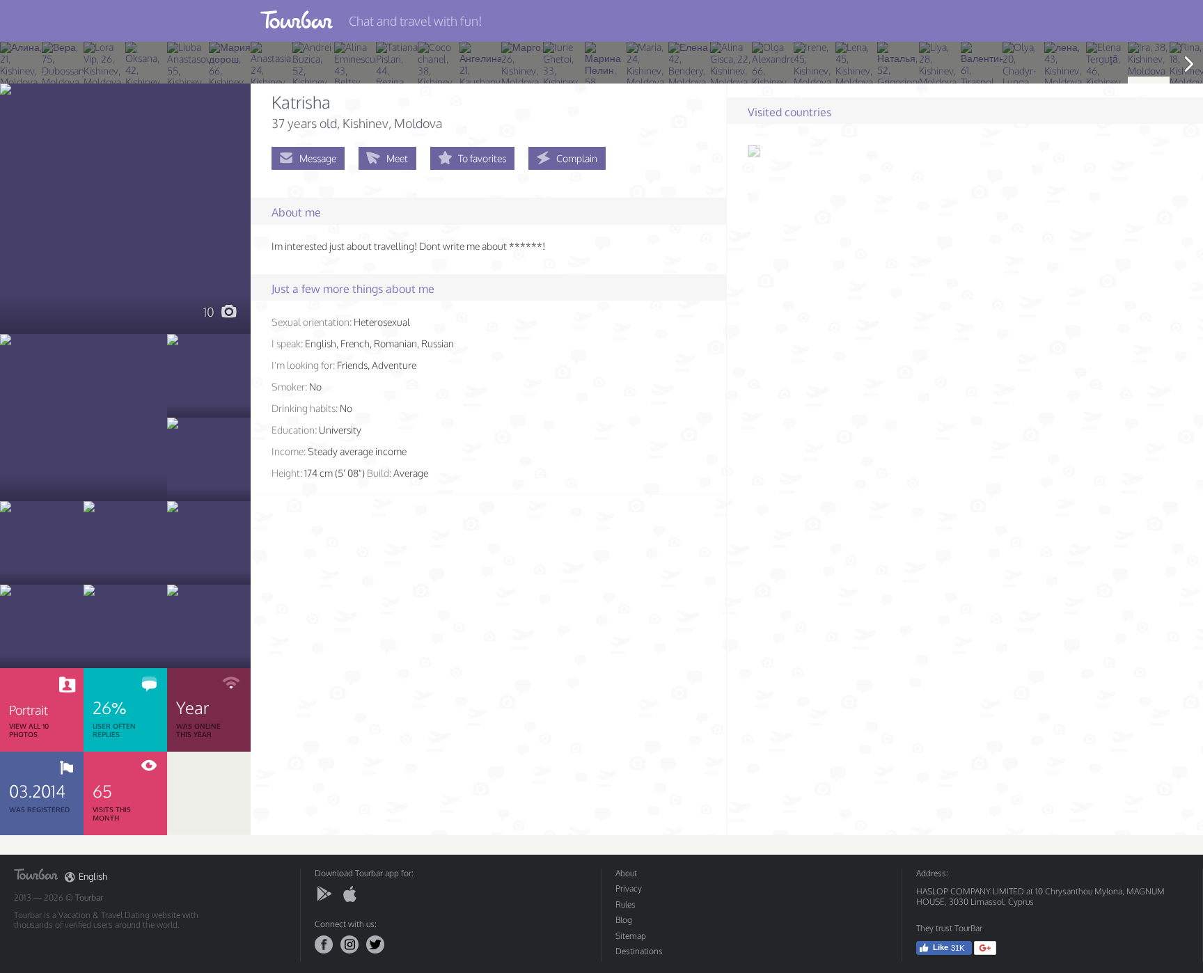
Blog (623, 920)
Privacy (628, 888)
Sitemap (630, 936)
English (93, 876)
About (626, 873)
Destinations (639, 951)
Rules (625, 904)
